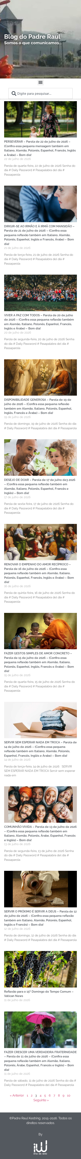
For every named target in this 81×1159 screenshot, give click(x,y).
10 (68, 1095)
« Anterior (17, 1095)
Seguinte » (41, 1100)
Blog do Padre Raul (32, 36)
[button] (40, 82)
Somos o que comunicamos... (33, 42)
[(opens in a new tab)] (40, 969)
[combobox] (40, 93)
